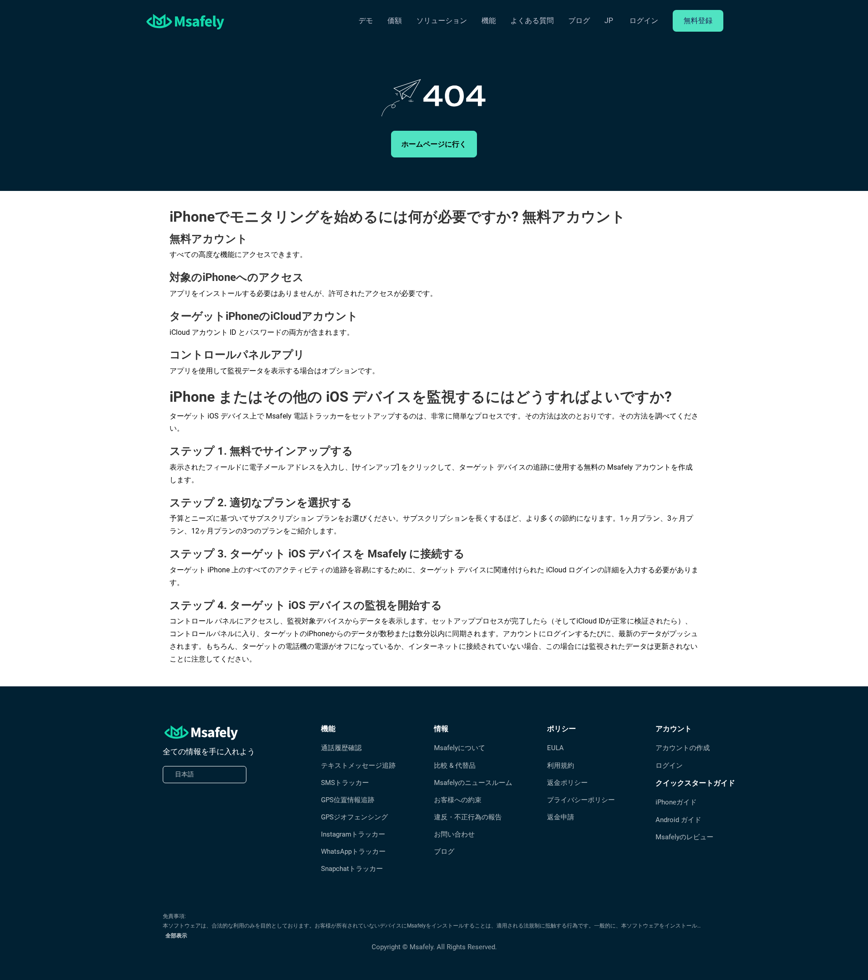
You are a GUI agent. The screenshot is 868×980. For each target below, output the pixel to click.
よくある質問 (532, 20)
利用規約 (560, 765)
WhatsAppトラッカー (353, 851)
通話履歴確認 (341, 748)
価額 (394, 20)
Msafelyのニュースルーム (473, 783)
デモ (366, 20)
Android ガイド (678, 820)
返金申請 (560, 817)
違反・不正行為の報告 (468, 817)
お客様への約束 (457, 800)
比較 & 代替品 (455, 765)
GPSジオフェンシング (354, 817)
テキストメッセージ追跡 (358, 765)
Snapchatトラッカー (352, 869)
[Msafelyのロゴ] (185, 21)
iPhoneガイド (676, 802)
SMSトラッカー (345, 783)
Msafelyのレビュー (684, 837)
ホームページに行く (434, 144)
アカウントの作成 (683, 748)
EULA (555, 748)
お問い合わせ (454, 834)
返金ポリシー (567, 783)
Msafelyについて (459, 748)
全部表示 (176, 935)
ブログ (579, 20)
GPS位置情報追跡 (347, 800)
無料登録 (698, 20)
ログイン (643, 20)
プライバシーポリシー (581, 800)
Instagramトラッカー (353, 834)
